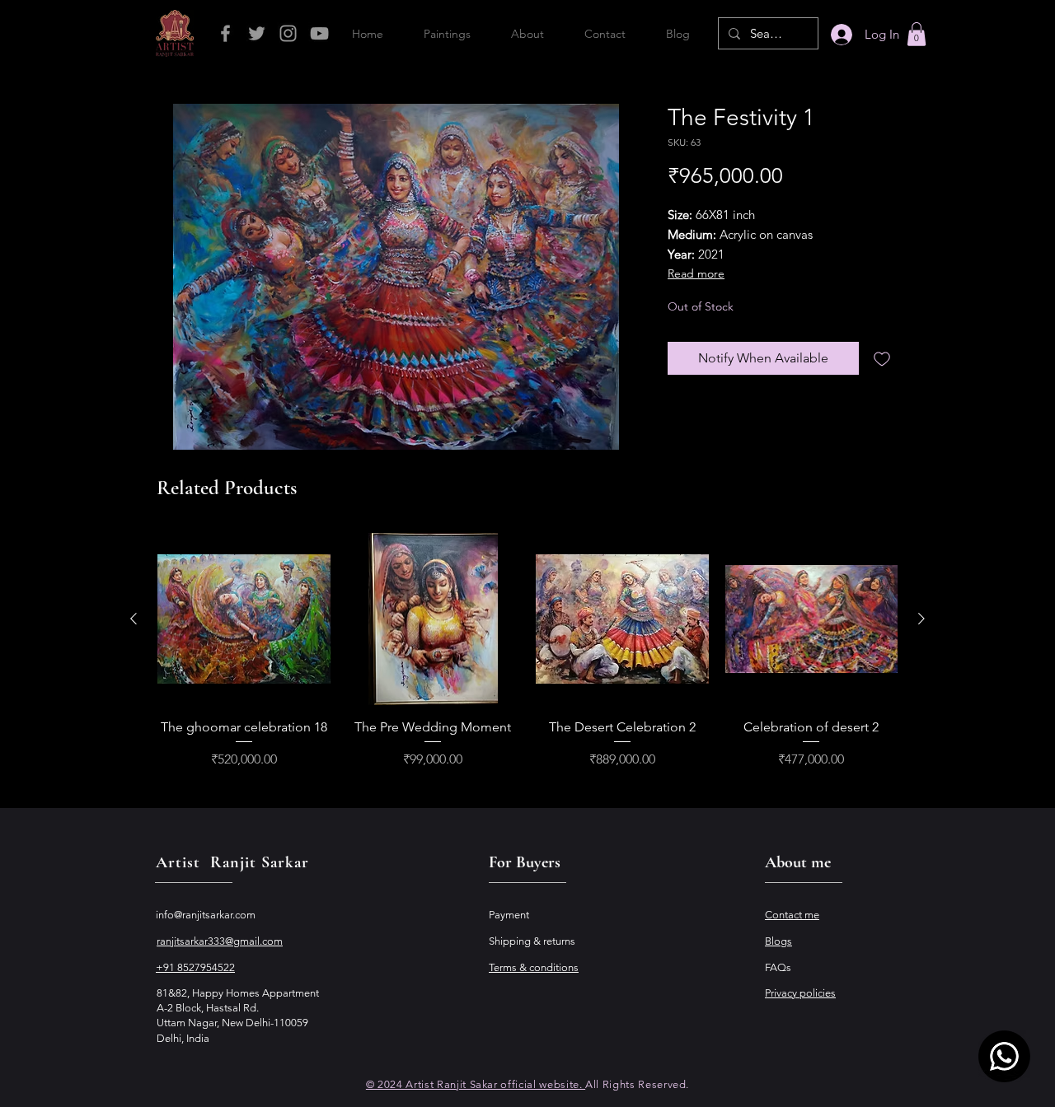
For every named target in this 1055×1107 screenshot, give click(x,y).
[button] (916, 34)
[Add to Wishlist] (881, 358)
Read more (696, 273)
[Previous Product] (133, 618)
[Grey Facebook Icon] (225, 33)
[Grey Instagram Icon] (288, 33)
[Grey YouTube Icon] (319, 33)
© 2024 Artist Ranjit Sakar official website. (475, 1084)
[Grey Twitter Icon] (257, 33)
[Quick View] (244, 619)
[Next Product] (921, 618)
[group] (527, 651)
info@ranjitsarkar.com (206, 914)
